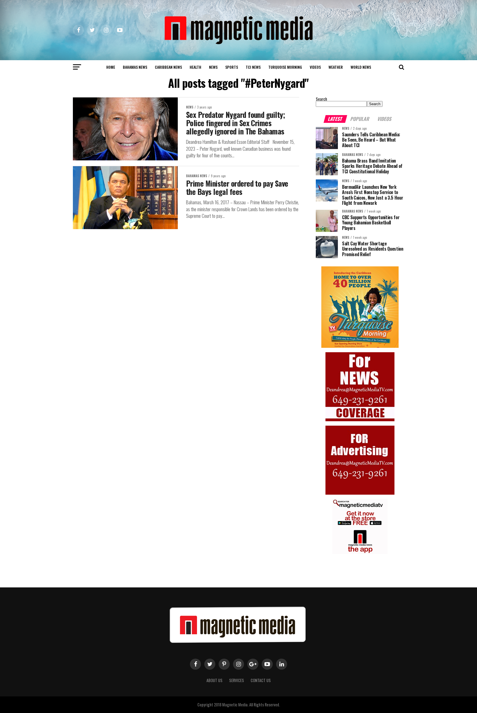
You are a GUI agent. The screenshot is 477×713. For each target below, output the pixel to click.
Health (195, 67)
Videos (315, 67)
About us (214, 680)
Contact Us (261, 680)
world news (361, 67)
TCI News (253, 67)
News (213, 67)
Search (321, 99)
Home (110, 67)
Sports (231, 67)
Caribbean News (168, 67)
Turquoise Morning (285, 67)
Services (236, 680)
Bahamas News (135, 67)
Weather (335, 67)
